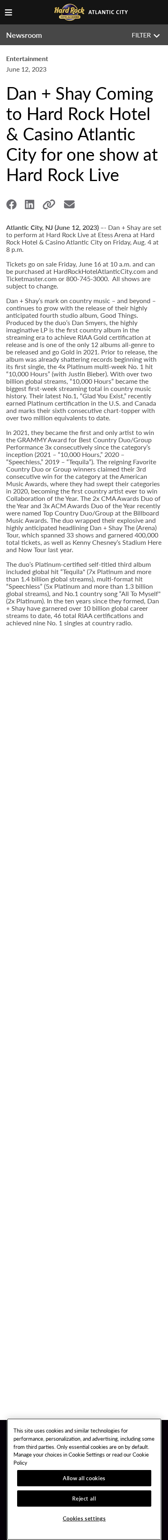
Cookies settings (84, 1518)
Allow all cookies (84, 1478)
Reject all (84, 1498)
